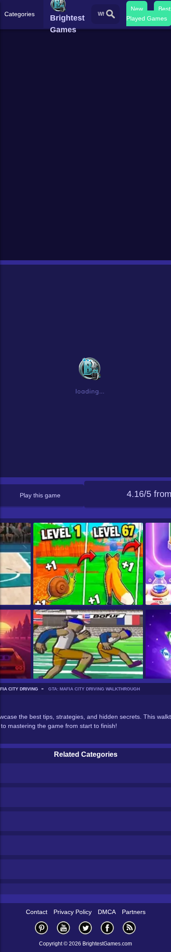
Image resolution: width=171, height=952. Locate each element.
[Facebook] (107, 927)
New (137, 8)
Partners (134, 911)
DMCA (107, 911)
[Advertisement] (85, 168)
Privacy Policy (72, 911)
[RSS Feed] (129, 927)
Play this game (40, 495)
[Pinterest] (42, 927)
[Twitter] (85, 927)
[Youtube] (63, 927)
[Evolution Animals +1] (88, 564)
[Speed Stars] (88, 651)
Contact (36, 911)
